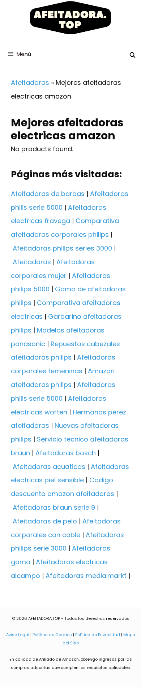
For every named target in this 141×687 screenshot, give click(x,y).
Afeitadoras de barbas (48, 193)
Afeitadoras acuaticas (49, 466)
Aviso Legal (17, 635)
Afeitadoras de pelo (45, 521)
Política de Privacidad (97, 635)
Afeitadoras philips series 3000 (62, 248)
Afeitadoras (30, 82)
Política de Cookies (52, 635)
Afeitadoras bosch (65, 452)
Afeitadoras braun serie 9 (54, 507)
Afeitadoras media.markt (86, 575)
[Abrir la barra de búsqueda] (132, 55)
